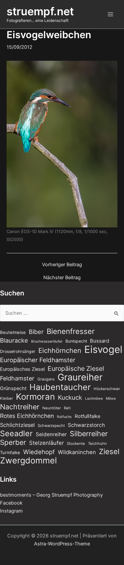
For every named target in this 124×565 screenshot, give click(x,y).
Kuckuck (70, 397)
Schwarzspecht (51, 425)
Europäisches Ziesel (22, 369)
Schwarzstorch (86, 425)
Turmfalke (10, 452)
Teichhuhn (97, 443)
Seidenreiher (51, 434)
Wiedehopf (39, 451)
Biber (36, 331)
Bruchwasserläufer (46, 341)
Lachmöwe (94, 398)
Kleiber (6, 398)
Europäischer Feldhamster (37, 359)
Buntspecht (76, 341)
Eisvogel (103, 350)
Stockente (76, 443)
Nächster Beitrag (62, 277)
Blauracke (14, 340)
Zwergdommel (28, 460)
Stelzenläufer (46, 443)
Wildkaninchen (77, 452)
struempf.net (40, 11)
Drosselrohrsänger (17, 351)
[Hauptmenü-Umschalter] (110, 14)
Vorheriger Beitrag (62, 264)
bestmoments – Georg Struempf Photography (51, 495)
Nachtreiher (19, 407)
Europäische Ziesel (76, 368)
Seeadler (16, 434)
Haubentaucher (60, 387)
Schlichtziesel (17, 425)
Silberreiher (89, 434)
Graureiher (80, 377)
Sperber (13, 442)
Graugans (46, 379)
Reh (67, 408)
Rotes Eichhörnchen (27, 415)
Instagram (11, 511)
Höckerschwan (107, 388)
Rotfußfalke (87, 416)
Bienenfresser (71, 331)
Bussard (99, 341)
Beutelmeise (13, 332)
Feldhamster (17, 378)
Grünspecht (13, 388)
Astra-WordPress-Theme (62, 544)
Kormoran (35, 397)
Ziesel (109, 451)
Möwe (111, 398)
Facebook (11, 503)
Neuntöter (51, 408)
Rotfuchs (64, 417)
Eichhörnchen (59, 351)
